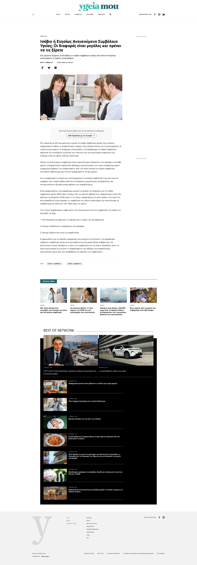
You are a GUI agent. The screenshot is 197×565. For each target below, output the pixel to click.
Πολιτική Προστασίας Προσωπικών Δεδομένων (138, 553)
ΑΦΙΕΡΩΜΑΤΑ (90, 532)
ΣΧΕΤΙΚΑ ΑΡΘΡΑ (48, 281)
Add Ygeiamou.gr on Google (80, 135)
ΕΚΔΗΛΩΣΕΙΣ (90, 526)
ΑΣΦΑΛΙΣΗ (78, 14)
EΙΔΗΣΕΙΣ (89, 518)
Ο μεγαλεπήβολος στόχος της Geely (112, 371)
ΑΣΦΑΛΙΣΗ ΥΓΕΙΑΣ (71, 523)
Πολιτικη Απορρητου (113, 553)
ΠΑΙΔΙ (87, 535)
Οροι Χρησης (161, 553)
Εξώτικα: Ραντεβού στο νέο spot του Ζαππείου (85, 419)
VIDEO (88, 520)
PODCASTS (101, 14)
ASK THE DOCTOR (91, 523)
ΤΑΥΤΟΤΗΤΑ (100, 553)
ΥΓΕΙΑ (58, 14)
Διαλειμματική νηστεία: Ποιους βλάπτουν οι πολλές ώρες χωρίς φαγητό (93, 383)
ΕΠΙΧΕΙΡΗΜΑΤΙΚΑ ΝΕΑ (92, 529)
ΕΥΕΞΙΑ (67, 14)
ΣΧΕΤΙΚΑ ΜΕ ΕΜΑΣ (89, 553)
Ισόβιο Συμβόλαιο (74, 264)
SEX (87, 538)
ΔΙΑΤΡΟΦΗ (89, 14)
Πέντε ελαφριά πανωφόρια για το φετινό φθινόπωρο (87, 401)
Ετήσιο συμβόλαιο (54, 264)
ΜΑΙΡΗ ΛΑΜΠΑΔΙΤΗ (46, 62)
